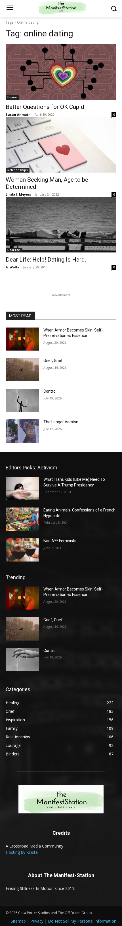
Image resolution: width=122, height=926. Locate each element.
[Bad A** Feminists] (22, 550)
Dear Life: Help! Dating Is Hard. (46, 259)
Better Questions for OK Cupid (45, 106)
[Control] (22, 400)
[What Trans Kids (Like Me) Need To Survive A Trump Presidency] (22, 488)
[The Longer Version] (22, 431)
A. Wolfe (12, 267)
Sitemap (18, 921)
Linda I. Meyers (18, 194)
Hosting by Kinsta (22, 852)
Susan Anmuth (18, 114)
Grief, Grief (53, 360)
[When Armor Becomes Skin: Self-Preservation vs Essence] (22, 339)
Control (49, 391)
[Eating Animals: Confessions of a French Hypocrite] (22, 519)
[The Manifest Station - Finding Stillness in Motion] (61, 799)
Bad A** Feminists (59, 540)
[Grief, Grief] (22, 369)
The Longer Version (60, 422)
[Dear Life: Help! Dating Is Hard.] (61, 224)
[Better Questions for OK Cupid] (61, 72)
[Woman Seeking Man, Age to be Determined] (61, 145)
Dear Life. (14, 250)
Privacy (36, 921)
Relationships (17, 170)
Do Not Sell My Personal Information (82, 921)
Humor (12, 97)
